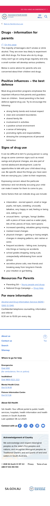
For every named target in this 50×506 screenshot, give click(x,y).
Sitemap (5, 350)
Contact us (6, 340)
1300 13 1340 (7, 305)
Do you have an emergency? (33, 9)
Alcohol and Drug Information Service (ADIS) (22, 302)
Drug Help (38, 288)
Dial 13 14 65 (6, 387)
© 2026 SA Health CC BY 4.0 (12, 464)
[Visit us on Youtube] (43, 426)
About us (5, 336)
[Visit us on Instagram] (25, 426)
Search (4, 345)
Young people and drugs (33, 284)
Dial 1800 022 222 (10, 379)
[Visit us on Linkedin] (37, 426)
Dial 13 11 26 (6, 395)
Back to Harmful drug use (13, 24)
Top (45, 341)
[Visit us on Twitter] (31, 426)
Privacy (30, 464)
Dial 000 (5, 368)
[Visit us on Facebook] (19, 426)
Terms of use (42, 464)
